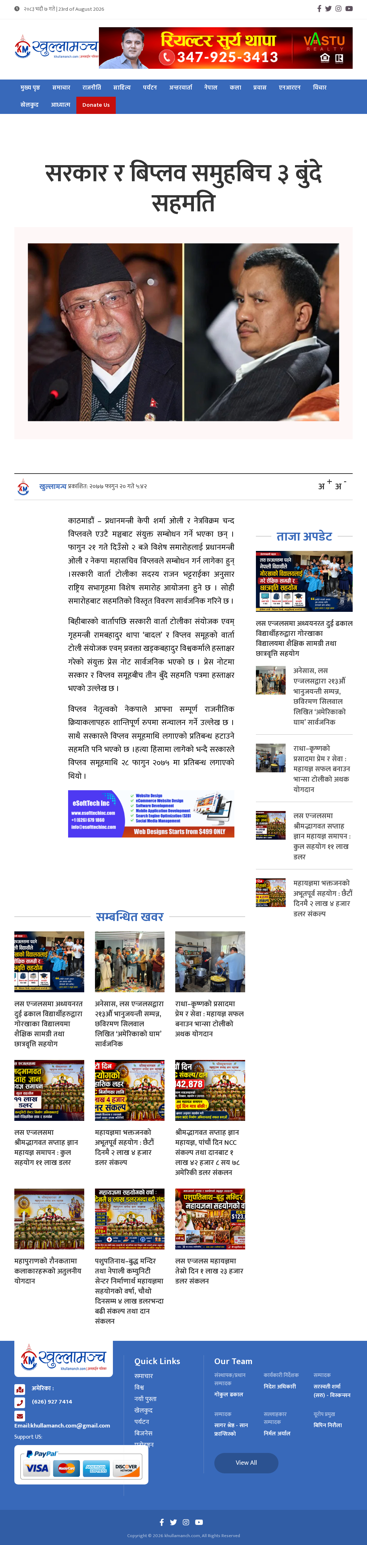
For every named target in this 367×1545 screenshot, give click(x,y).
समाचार (61, 88)
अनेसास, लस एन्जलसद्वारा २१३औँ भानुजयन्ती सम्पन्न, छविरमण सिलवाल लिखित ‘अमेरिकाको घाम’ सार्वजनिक (129, 1024)
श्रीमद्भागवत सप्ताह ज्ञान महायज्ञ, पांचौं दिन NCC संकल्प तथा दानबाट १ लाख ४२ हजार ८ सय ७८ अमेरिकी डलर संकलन (207, 1153)
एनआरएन (290, 88)
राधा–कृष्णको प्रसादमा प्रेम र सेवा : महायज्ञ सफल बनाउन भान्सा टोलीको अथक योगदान (209, 1019)
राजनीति (91, 88)
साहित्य (122, 88)
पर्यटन (150, 88)
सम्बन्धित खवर (130, 917)
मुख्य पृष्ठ (30, 88)
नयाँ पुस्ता (145, 1400)
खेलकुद (29, 105)
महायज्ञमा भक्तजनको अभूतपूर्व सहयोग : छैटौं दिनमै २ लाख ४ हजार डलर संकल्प (124, 1148)
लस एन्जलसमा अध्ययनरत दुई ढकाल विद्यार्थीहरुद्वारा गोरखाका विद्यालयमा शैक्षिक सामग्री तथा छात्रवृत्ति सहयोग (48, 1024)
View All (246, 1463)
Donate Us (96, 105)
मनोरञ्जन (144, 1445)
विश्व (139, 1388)
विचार (320, 88)
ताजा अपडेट (304, 536)
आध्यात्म (60, 105)
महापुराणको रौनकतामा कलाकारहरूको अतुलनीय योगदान (47, 1271)
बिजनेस (143, 1434)
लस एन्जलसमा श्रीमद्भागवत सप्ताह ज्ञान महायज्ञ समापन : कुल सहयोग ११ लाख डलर (46, 1148)
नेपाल (211, 88)
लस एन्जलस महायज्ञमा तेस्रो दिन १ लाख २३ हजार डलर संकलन (209, 1271)
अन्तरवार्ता (180, 88)
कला (235, 88)
